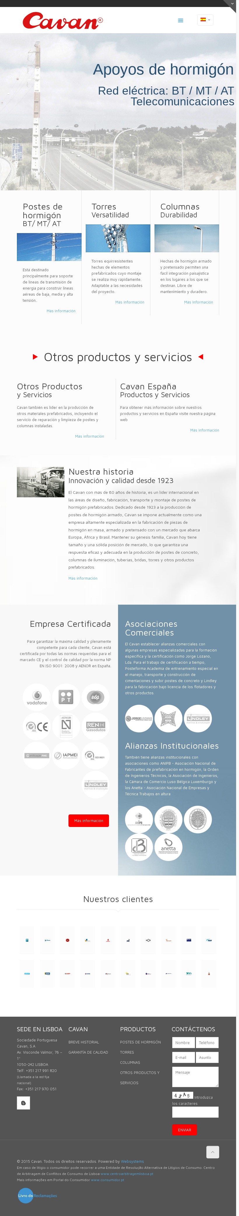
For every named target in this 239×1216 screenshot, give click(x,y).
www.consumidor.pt (107, 1180)
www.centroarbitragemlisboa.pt (127, 1173)
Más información (61, 310)
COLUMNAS (130, 1062)
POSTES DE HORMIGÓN (140, 1042)
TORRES (127, 1052)
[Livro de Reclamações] (37, 1202)
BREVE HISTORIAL (83, 1042)
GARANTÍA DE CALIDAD (88, 1052)
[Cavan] (63, 20)
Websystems (132, 1161)
